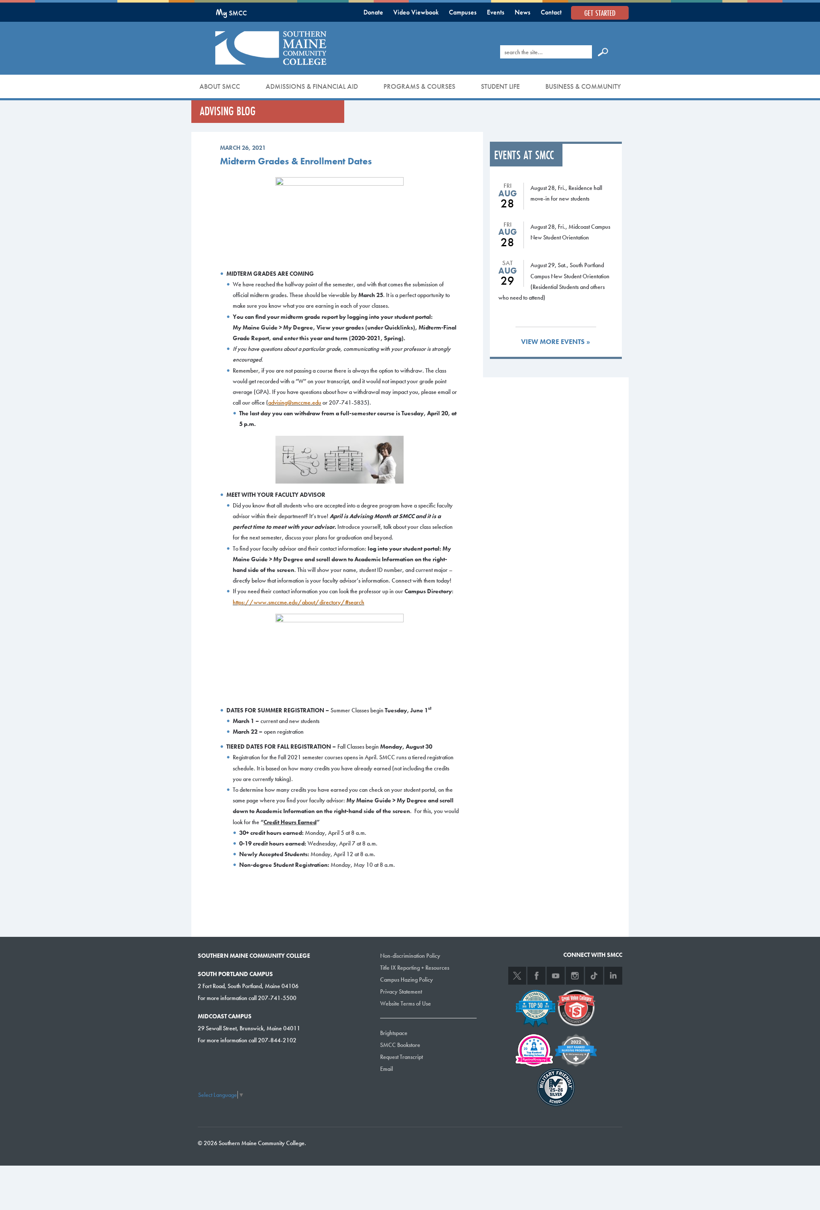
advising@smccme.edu (294, 402)
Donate (373, 12)
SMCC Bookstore (400, 1045)
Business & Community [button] (583, 86)
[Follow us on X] (517, 976)
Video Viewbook (416, 12)
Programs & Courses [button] (419, 86)
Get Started (599, 12)
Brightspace (393, 1033)
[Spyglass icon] (603, 51)
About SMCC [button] (219, 86)
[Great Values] (576, 1007)
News (522, 12)
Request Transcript (401, 1057)
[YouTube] (556, 976)
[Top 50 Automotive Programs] (535, 1007)
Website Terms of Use (405, 1003)
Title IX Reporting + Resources (414, 967)
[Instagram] (575, 976)
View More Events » (555, 341)
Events (495, 12)
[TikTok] (594, 976)
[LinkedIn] (613, 976)
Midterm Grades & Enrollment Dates (296, 161)
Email (386, 1069)
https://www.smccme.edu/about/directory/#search (298, 602)
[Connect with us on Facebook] (536, 976)
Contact (551, 12)
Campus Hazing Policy (406, 979)
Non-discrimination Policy (410, 955)
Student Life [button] (500, 86)
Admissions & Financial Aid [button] (312, 86)
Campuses (463, 12)
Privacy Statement (401, 991)
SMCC (231, 13)
